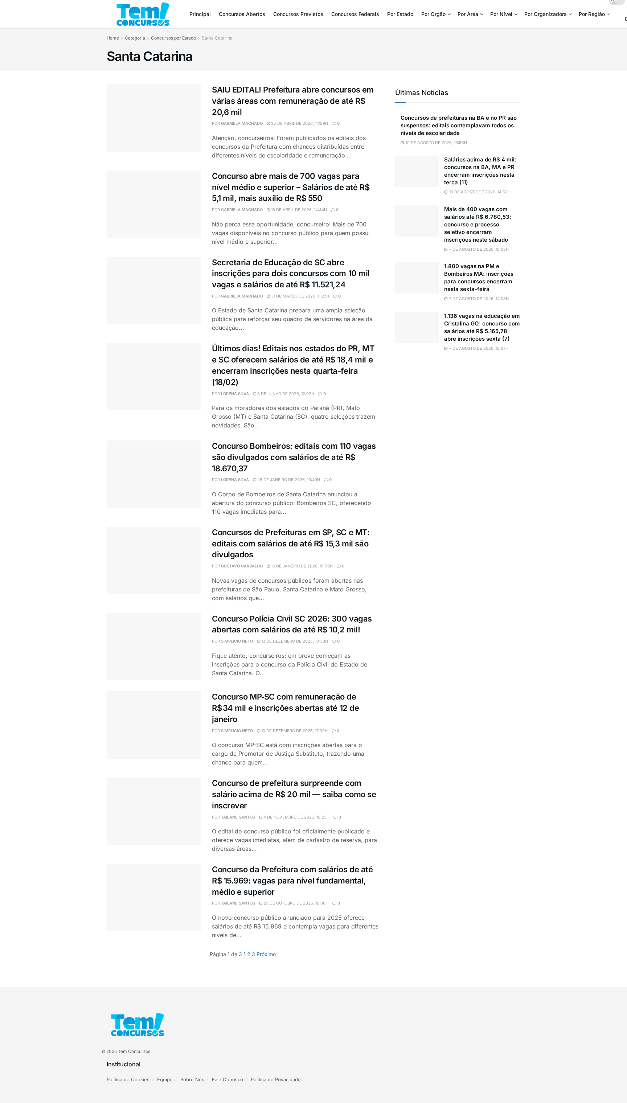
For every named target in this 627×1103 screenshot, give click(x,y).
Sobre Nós (192, 1079)
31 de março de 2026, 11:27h (299, 296)
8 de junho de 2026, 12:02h (285, 393)
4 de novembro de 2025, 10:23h (295, 817)
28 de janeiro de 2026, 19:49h (288, 479)
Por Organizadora (545, 14)
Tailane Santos (238, 817)
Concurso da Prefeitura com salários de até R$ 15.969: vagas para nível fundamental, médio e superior (292, 881)
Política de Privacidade (276, 1079)
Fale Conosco (227, 1079)
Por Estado (400, 14)
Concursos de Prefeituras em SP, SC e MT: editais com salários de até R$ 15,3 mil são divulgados (290, 543)
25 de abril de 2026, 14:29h (299, 123)
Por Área (468, 14)
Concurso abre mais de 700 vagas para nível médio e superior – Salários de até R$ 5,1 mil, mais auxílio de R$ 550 (290, 187)
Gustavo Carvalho (242, 566)
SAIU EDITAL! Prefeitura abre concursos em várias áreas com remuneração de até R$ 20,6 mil (293, 101)
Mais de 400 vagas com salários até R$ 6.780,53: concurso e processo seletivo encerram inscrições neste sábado (477, 224)
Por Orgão (433, 14)
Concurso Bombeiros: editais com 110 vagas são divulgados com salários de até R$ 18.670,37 (294, 457)
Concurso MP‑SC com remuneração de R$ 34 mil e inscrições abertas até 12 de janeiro (285, 708)
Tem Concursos (134, 1051)
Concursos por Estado (173, 38)
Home (113, 38)
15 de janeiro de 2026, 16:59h (301, 566)
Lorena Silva (235, 393)
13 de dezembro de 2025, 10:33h (294, 641)
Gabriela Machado (242, 123)
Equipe (165, 1079)
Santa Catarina (217, 38)
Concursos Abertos (242, 14)
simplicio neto (237, 641)
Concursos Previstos (298, 14)
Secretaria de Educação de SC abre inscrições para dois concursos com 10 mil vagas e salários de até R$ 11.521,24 (291, 274)
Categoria (135, 38)
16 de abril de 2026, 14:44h (298, 209)
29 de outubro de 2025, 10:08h (295, 903)
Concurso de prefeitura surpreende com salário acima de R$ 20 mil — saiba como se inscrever (294, 794)
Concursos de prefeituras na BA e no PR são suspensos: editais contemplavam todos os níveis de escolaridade (459, 125)
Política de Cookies (128, 1079)
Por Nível (501, 14)
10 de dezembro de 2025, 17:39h (294, 730)
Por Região (592, 14)
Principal (200, 14)
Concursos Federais (355, 14)
